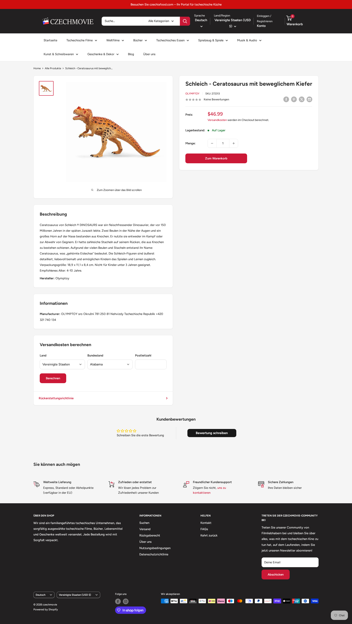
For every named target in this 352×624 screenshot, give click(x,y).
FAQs (204, 529)
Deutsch (40, 594)
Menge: (190, 143)
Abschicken (276, 574)
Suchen (144, 523)
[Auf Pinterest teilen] (294, 99)
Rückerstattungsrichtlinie (56, 398)
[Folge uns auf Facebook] (118, 601)
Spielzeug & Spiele (210, 40)
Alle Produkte (53, 68)
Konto (261, 26)
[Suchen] (185, 21)
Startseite (50, 40)
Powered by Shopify (45, 609)
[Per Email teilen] (309, 99)
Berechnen (53, 378)
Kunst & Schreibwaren (59, 54)
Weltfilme (113, 40)
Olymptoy (192, 93)
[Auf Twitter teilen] (302, 99)
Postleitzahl (143, 355)
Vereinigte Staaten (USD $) (75, 594)
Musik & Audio (247, 40)
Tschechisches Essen (170, 40)
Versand (145, 529)
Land (43, 355)
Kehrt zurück (209, 535)
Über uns (149, 54)
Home (37, 68)
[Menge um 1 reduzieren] (212, 143)
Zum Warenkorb (216, 158)
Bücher (138, 40)
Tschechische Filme (79, 40)
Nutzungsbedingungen (154, 548)
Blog (131, 54)
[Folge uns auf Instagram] (126, 601)
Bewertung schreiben (212, 433)
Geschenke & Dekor (100, 54)
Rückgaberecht (149, 535)
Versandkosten (217, 120)
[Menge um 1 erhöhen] (233, 143)
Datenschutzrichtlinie (153, 554)
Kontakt (205, 523)
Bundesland (95, 355)
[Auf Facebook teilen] (286, 99)
